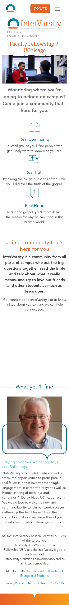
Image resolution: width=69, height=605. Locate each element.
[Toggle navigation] (57, 9)
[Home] (10, 8)
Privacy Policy (14, 583)
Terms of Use (36, 583)
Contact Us (57, 583)
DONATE (40, 8)
